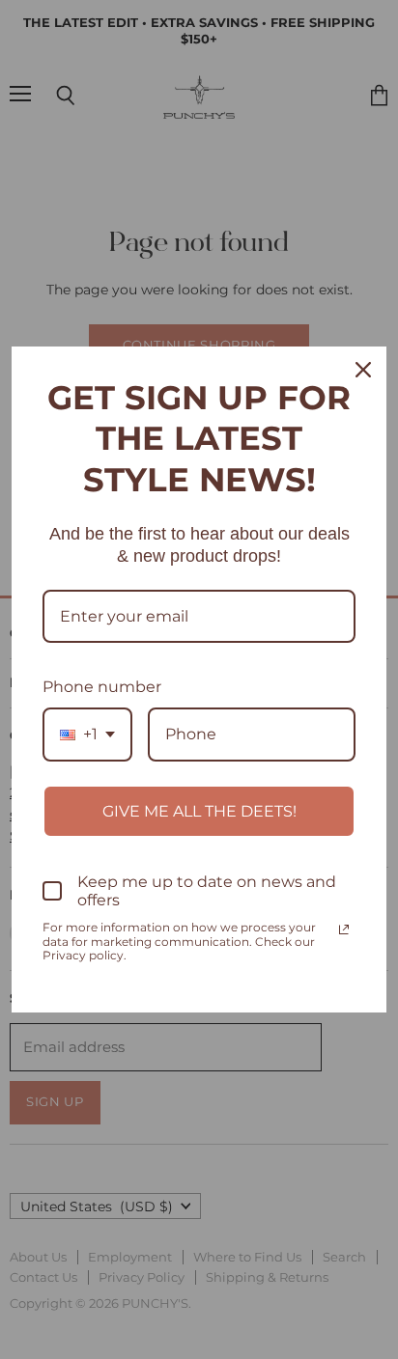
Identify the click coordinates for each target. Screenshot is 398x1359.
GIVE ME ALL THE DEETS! (199, 811)
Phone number (102, 687)
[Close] (363, 370)
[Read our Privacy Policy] (343, 929)
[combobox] (87, 734)
